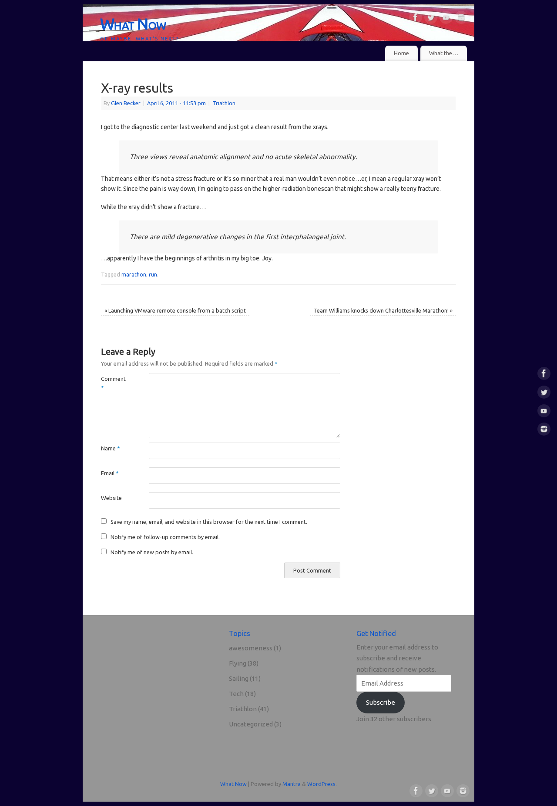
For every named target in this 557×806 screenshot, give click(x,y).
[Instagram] (461, 19)
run (153, 274)
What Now (133, 24)
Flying (237, 663)
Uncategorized (251, 724)
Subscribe (380, 702)
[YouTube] (446, 19)
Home (401, 53)
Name (110, 448)
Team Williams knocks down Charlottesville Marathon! (383, 310)
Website (111, 498)
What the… (443, 53)
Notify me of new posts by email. (152, 552)
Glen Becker (126, 103)
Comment (113, 383)
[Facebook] (415, 19)
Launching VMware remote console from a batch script (175, 310)
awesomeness (250, 648)
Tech (236, 693)
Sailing (238, 678)
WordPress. (322, 784)
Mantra (291, 784)
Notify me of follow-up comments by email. (165, 537)
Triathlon (223, 103)
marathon (133, 274)
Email (109, 473)
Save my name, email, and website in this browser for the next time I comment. (209, 522)
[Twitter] (430, 19)
